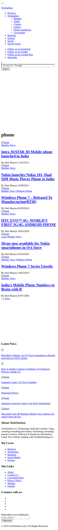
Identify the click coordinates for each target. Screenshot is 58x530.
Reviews (11, 13)
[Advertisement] (29, 100)
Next (7, 298)
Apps (3, 236)
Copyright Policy (15, 477)
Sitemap (11, 483)
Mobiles (17, 18)
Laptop (17, 27)
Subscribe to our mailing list (14, 514)
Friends (11, 486)
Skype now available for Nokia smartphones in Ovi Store (25, 245)
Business (11, 35)
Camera (17, 24)
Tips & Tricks (14, 43)
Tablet (17, 21)
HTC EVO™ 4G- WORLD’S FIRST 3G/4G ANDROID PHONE (28, 222)
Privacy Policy (14, 480)
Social (10, 41)
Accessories (19, 32)
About (10, 472)
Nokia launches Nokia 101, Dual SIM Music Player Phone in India (27, 177)
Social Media (13, 457)
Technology (13, 16)
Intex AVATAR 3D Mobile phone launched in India (26, 154)
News (12, 145)
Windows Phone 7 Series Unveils (27, 266)
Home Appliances (22, 29)
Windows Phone (24, 191)
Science (11, 38)
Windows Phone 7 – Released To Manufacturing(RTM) (26, 199)
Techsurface (7, 8)
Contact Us (12, 475)
